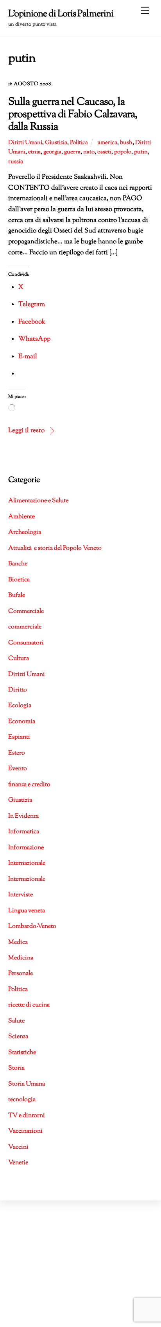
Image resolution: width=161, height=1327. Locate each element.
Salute (16, 1021)
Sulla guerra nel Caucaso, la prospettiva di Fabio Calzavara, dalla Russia (73, 115)
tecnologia (22, 1099)
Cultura (18, 658)
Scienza (18, 1036)
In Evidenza (23, 816)
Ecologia (19, 705)
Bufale (16, 595)
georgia (52, 152)
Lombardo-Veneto (32, 926)
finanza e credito (29, 784)
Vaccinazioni (25, 1131)
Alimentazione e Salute (38, 500)
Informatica (23, 831)
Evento (17, 768)
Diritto (17, 690)
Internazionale (26, 863)
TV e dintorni (26, 1115)
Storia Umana (26, 1084)
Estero (16, 753)
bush (126, 142)
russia (15, 161)
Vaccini (18, 1147)
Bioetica (19, 580)
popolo (122, 152)
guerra (72, 152)
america (107, 142)
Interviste (20, 895)
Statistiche (22, 1052)
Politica (79, 142)
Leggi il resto (26, 430)
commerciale (24, 627)
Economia (21, 721)
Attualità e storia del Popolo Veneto (55, 548)
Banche (17, 564)
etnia (34, 152)
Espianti (19, 737)
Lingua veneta (26, 910)
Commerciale (26, 611)
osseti (104, 152)
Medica (18, 942)
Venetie (18, 1162)
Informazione (26, 847)
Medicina (20, 958)
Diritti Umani (25, 142)
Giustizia (56, 142)
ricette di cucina (29, 1005)
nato (89, 152)
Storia (16, 1068)
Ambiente (21, 516)
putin (141, 152)
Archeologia (24, 532)
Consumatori (26, 643)
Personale (20, 973)
